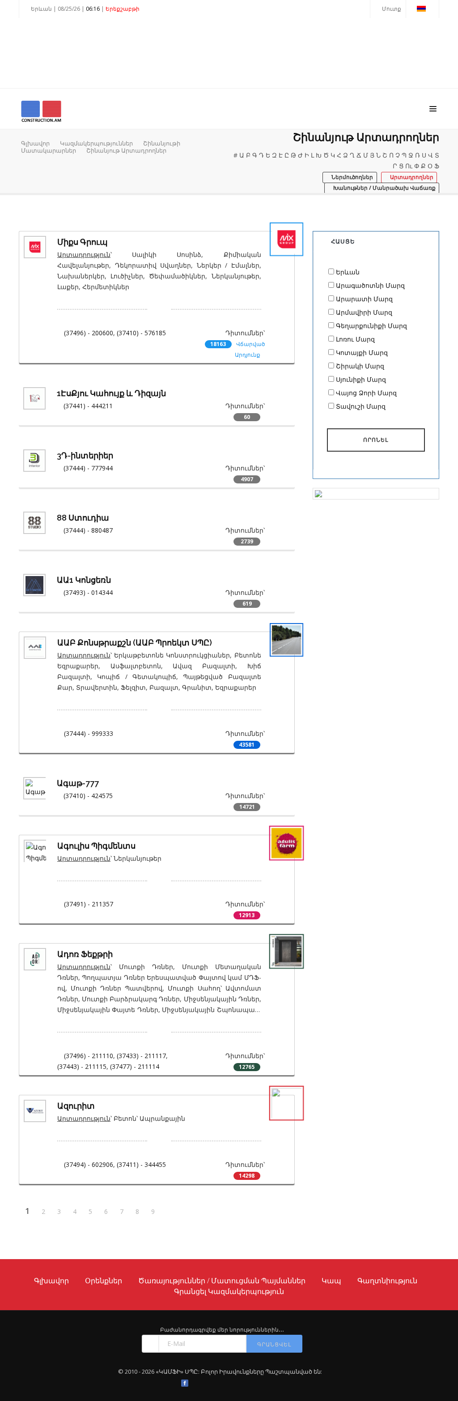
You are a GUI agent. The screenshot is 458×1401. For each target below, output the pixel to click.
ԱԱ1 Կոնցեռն (84, 580)
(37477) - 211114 (134, 1066)
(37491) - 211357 (88, 904)
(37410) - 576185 (141, 333)
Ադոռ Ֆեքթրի (85, 954)
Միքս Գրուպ (82, 242)
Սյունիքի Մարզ (361, 379)
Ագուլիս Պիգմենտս (96, 845)
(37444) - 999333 (88, 733)
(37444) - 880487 (88, 530)
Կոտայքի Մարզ (362, 352)
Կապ (331, 1281)
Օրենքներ (103, 1281)
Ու (408, 166)
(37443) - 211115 (81, 1066)
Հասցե (343, 241)
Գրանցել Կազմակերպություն (229, 1291)
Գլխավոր (35, 143)
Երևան (348, 272)
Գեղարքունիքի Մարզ (371, 325)
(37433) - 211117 (141, 1055)
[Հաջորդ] (170, 1212)
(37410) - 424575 (88, 795)
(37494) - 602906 (88, 1164)
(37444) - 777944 (88, 468)
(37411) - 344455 (141, 1164)
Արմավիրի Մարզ (364, 312)
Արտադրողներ (411, 177)
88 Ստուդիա (83, 517)
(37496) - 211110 (88, 1055)
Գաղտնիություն (387, 1281)
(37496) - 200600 (88, 333)
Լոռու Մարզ (355, 339)
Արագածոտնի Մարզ (370, 285)
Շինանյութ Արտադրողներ (126, 150)
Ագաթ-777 (78, 783)
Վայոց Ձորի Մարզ (366, 393)
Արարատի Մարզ (364, 299)
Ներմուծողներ (351, 177)
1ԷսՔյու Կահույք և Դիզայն (111, 393)
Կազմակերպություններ (96, 143)
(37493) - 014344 (88, 592)
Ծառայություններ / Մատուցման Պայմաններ (221, 1281)
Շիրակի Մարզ (360, 366)
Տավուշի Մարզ (361, 406)
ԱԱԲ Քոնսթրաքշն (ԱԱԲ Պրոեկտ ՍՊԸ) (134, 642)
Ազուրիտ (76, 1106)
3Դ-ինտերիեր (85, 455)
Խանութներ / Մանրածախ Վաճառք (384, 188)
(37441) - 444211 (88, 406)
